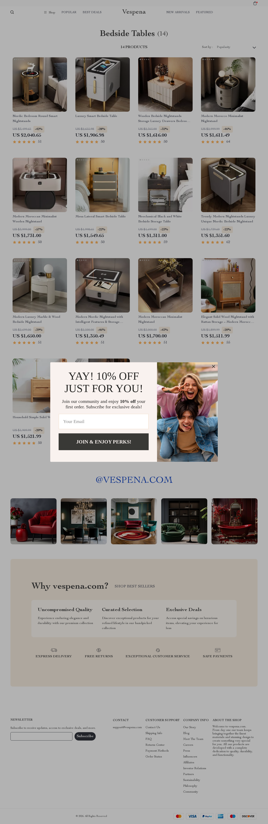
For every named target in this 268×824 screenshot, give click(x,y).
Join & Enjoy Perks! (103, 441)
